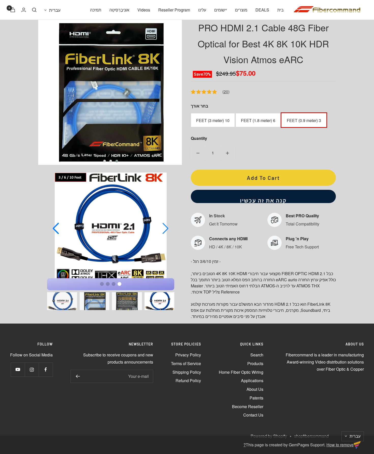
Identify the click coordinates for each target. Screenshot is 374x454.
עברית (55, 10)
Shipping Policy (186, 372)
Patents (256, 398)
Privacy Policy (188, 355)
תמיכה (95, 10)
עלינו (202, 10)
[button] (117, 161)
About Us (255, 389)
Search (256, 355)
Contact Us (253, 415)
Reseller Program (174, 10)
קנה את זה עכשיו (263, 200)
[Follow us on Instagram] (32, 370)
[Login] (23, 10)
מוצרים (241, 10)
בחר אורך (199, 106)
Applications (252, 380)
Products (255, 363)
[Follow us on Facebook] (46, 370)
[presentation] (30, 92)
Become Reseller (247, 406)
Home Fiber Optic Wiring (241, 372)
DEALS (262, 10)
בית (280, 10)
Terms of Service (186, 363)
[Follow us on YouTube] (18, 370)
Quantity (199, 138)
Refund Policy (188, 380)
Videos (143, 10)
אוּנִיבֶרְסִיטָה (119, 10)
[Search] (34, 10)
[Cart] (12, 9)
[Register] (78, 376)
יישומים (220, 10)
